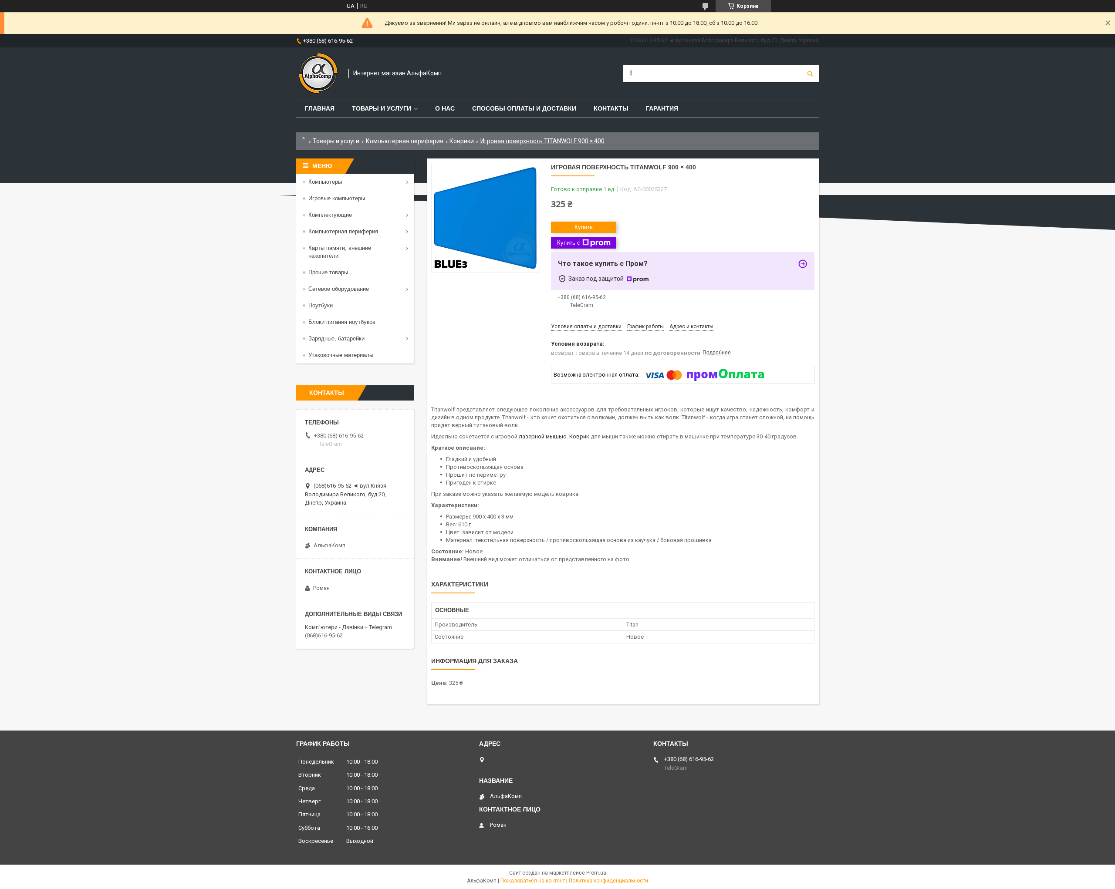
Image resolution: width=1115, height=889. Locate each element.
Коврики (461, 141)
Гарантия (662, 108)
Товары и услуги (381, 108)
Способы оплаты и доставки (524, 108)
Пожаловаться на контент (532, 881)
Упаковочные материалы (340, 355)
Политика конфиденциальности (608, 881)
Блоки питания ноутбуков (341, 322)
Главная (319, 108)
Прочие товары (328, 272)
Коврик (579, 436)
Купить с (568, 242)
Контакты (611, 108)
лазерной (531, 436)
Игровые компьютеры (336, 198)
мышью (556, 436)
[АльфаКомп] (318, 73)
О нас (445, 108)
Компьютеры (325, 181)
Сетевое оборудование (338, 289)
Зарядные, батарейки (336, 338)
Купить (583, 227)
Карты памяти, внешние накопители (339, 252)
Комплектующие (330, 215)
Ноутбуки (320, 305)
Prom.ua (596, 873)
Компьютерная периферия (404, 141)
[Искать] (810, 73)
